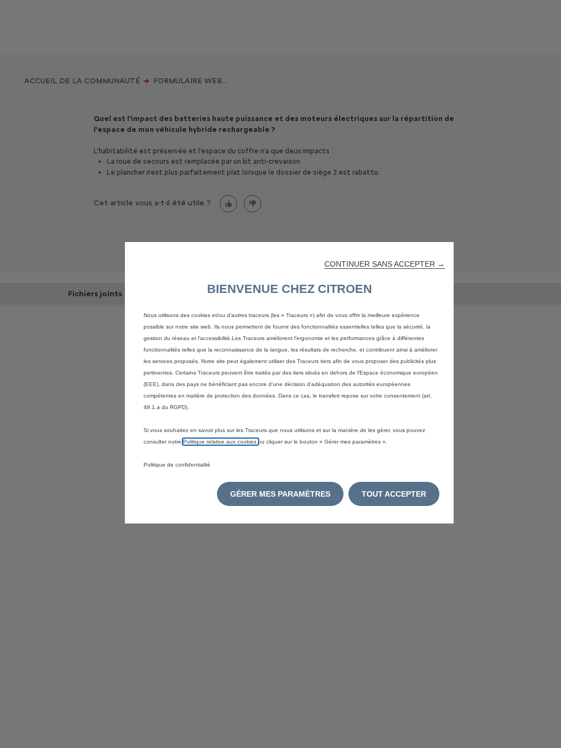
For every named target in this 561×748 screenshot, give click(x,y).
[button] (384, 264)
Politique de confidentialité (177, 465)
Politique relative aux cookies (220, 442)
